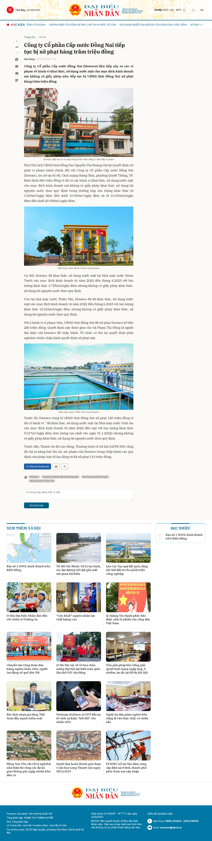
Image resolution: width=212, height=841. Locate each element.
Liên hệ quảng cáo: (160, 813)
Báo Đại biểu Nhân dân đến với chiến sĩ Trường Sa (27, 617)
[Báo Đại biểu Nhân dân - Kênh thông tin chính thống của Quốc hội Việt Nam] (106, 9)
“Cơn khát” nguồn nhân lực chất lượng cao (75, 617)
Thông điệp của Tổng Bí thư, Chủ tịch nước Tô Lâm (60, 24)
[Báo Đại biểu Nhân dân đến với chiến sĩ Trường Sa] (29, 597)
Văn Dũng (29, 59)
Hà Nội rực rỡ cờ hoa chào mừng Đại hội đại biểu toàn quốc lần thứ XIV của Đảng (78, 668)
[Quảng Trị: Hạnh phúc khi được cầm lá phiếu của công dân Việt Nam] (128, 597)
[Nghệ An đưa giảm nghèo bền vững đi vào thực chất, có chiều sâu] (128, 696)
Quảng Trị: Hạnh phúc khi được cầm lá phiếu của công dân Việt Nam (128, 619)
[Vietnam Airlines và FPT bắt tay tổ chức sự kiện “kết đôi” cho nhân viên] (78, 696)
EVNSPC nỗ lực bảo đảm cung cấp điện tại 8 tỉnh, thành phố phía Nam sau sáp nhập (126, 767)
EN (201, 10)
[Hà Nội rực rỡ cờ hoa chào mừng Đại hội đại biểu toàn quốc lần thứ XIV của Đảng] (78, 647)
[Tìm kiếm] (193, 9)
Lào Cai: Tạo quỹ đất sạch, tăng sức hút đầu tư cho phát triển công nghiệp (127, 570)
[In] (56, 466)
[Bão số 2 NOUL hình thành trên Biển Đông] (29, 548)
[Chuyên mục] (10, 9)
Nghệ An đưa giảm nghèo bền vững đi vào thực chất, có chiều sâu (127, 718)
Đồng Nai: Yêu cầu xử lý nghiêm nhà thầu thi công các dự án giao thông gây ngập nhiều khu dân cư (29, 769)
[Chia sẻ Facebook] (16, 59)
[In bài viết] (16, 73)
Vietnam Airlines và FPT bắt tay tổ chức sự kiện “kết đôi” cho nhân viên (78, 718)
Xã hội (42, 37)
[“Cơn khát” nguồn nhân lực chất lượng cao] (78, 597)
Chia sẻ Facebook (39, 466)
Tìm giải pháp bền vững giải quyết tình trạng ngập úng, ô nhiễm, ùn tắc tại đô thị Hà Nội (127, 668)
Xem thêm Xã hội (24, 528)
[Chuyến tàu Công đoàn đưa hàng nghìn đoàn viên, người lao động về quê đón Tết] (29, 647)
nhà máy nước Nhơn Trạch (95, 477)
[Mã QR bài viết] (16, 80)
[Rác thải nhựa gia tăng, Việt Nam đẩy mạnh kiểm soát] (29, 696)
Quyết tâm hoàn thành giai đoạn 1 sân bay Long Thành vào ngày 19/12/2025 (78, 767)
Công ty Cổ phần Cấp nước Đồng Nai (60, 477)
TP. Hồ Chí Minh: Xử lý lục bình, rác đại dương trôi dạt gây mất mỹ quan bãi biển (78, 570)
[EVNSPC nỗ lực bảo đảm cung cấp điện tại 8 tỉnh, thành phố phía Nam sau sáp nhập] (128, 745)
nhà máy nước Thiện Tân (42, 481)
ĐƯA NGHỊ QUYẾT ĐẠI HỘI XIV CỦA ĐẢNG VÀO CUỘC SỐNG (131, 24)
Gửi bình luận (36, 505)
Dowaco (34, 477)
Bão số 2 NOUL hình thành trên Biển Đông (28, 568)
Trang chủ (29, 37)
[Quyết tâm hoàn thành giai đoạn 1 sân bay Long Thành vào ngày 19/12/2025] (78, 745)
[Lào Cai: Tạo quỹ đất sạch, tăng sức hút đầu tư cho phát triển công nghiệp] (128, 548)
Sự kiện (19, 24)
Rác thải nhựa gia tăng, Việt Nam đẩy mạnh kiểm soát (26, 716)
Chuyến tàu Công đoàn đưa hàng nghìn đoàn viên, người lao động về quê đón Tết (27, 668)
